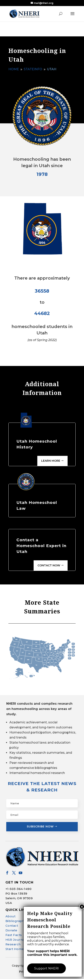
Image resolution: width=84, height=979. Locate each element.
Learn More (50, 460)
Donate (11, 930)
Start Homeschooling (22, 949)
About (10, 916)
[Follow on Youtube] (20, 872)
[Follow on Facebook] (7, 872)
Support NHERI (46, 968)
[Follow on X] (13, 872)
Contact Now (49, 565)
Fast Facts (13, 935)
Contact (11, 925)
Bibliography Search (21, 921)
